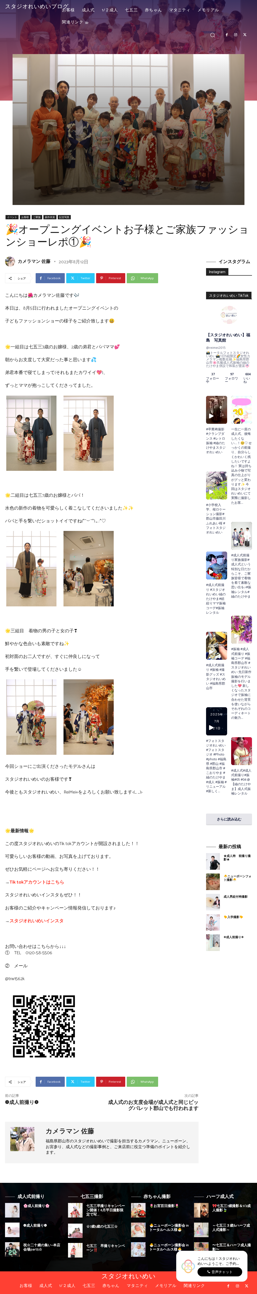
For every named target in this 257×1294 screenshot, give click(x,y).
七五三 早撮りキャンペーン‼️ (105, 1248)
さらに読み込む (229, 819)
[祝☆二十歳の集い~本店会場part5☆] (12, 1249)
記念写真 (64, 217)
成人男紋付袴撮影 (236, 896)
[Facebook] (226, 34)
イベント (12, 217)
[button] (213, 35)
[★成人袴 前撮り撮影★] (213, 861)
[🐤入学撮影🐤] (213, 922)
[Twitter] (244, 34)
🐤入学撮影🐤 (233, 917)
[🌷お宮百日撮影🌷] (138, 1210)
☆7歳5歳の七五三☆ (102, 1227)
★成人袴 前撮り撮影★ (237, 858)
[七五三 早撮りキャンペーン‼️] (75, 1250)
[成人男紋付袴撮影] (213, 902)
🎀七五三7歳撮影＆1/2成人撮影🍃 (231, 1208)
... (219, 791)
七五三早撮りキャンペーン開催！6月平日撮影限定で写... (105, 1210)
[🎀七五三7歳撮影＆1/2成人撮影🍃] (201, 1210)
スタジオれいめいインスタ (37, 921)
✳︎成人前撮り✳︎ (234, 937)
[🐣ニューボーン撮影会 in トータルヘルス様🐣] (138, 1230)
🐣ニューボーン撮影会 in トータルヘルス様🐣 (169, 1228)
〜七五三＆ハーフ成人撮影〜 (231, 1247)
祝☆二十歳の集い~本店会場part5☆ (41, 1247)
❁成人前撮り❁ (22, 1102)
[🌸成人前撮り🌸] (12, 1210)
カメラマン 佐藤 (34, 261)
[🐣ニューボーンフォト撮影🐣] (213, 881)
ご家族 (37, 217)
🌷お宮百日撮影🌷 (164, 1206)
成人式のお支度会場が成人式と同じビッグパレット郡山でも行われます (153, 1105)
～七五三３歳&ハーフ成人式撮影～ (231, 1228)
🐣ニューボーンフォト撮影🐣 (237, 878)
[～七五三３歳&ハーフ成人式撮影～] (201, 1230)
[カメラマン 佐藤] (11, 262)
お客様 (25, 217)
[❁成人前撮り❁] (12, 1230)
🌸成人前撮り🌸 (36, 1206)
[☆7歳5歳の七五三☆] (75, 1231)
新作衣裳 (50, 217)
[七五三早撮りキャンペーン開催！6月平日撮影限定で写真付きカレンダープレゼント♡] (75, 1210)
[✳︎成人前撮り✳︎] (213, 942)
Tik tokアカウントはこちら (37, 882)
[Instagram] (235, 34)
